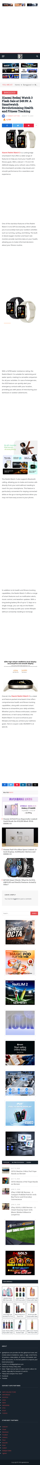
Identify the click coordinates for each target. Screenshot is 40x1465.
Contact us (5, 1364)
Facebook (5, 1376)
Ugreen (4, 1453)
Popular (6, 1162)
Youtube (4, 1378)
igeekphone (25, 1462)
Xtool (4, 1445)
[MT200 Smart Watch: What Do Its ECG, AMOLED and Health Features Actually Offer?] (20, 867)
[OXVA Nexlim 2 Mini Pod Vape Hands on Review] (5, 1170)
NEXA (4, 1403)
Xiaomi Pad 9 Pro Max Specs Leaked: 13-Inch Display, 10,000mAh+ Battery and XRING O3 (20, 851)
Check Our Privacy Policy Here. (11, 1367)
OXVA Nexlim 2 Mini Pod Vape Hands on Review (23, 1172)
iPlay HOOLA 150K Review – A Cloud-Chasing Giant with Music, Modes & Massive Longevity (23, 1211)
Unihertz (4, 1437)
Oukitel (4, 1448)
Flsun (4, 1440)
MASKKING (5, 1405)
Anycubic (5, 1443)
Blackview (5, 1432)
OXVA (4, 1400)
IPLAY (4, 1410)
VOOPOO (5, 1397)
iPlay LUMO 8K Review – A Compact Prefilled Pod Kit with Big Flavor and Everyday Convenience (23, 1195)
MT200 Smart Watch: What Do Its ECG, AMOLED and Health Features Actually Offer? (19, 882)
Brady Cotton (14, 116)
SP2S (3, 1408)
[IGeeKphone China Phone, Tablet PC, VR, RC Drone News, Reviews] (20, 56)
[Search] (37, 56)
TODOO (4, 1413)
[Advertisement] (20, 30)
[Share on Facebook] (7, 125)
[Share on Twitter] (18, 125)
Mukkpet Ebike (6, 1451)
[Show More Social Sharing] (36, 125)
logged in (16, 899)
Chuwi (4, 1429)
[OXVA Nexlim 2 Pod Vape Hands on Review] (5, 1181)
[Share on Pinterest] (29, 125)
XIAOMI (29, 1162)
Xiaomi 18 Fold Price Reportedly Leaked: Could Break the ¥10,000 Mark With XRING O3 (20, 821)
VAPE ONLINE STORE (9, 1392)
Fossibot (5, 1435)
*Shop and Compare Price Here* (12, 1374)
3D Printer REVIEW (18, 1162)
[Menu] (3, 56)
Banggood (9, 92)
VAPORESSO (6, 1395)
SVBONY (5, 1427)
